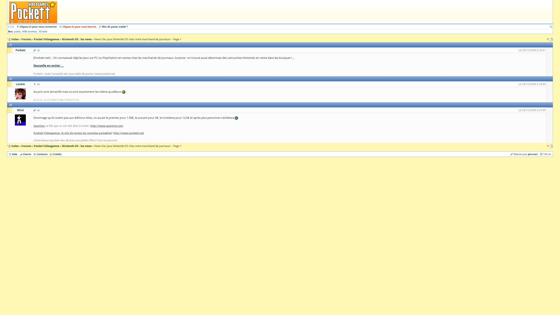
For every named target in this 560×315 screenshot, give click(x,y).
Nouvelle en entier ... (48, 66)
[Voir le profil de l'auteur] (38, 50)
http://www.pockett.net (128, 133)
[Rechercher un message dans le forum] (551, 26)
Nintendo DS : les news (77, 146)
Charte (27, 154)
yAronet (533, 154)
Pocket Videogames (46, 146)
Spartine (39, 126)
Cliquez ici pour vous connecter (38, 26)
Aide (15, 154)
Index (15, 146)
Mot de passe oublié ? (115, 26)
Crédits (57, 154)
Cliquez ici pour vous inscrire (79, 26)
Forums (26, 146)
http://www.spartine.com (106, 126)
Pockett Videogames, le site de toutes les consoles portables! (72, 133)
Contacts (42, 154)
